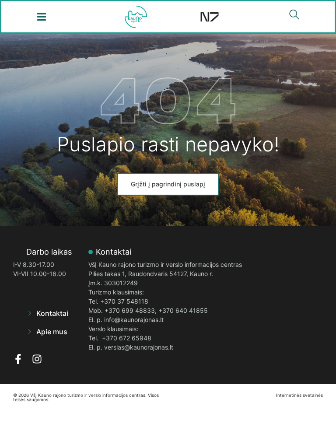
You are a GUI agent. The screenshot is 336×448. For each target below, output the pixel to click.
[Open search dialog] (294, 16)
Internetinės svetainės (299, 395)
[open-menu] (42, 17)
